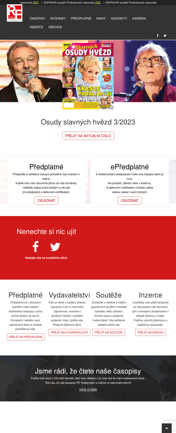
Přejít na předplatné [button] (26, 337)
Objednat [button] (46, 200)
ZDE (28, 2)
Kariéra (139, 18)
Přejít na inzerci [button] (151, 332)
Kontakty (119, 18)
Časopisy (37, 18)
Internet (58, 18)
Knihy (101, 18)
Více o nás (88, 389)
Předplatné (81, 18)
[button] (167, 428)
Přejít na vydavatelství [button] (69, 332)
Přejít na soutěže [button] (109, 332)
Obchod (55, 27)
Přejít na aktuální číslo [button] (88, 135)
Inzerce (36, 27)
